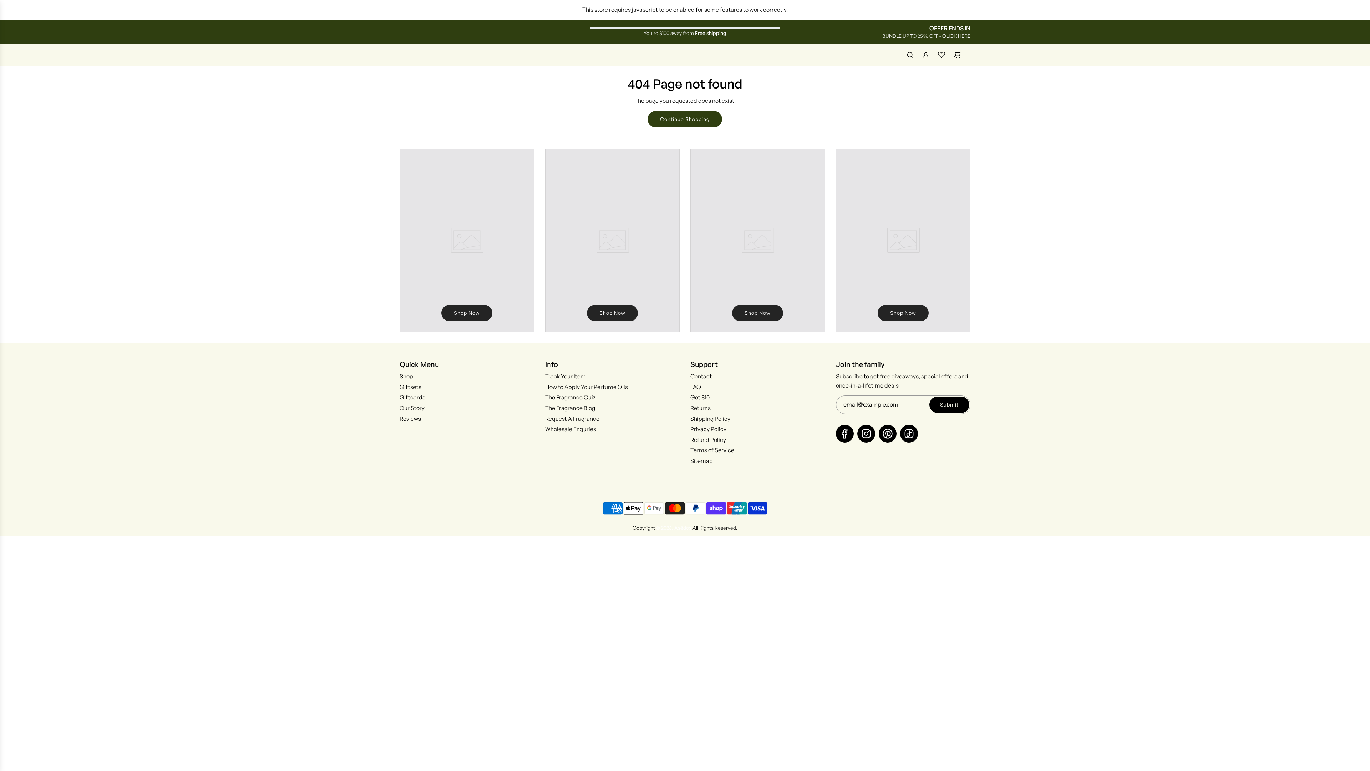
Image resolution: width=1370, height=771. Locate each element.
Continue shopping (685, 119)
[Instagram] (866, 434)
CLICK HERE (956, 36)
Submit (949, 405)
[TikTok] (909, 434)
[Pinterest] (888, 434)
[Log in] (926, 55)
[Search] (910, 55)
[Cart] (957, 55)
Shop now (467, 313)
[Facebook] (845, 434)
